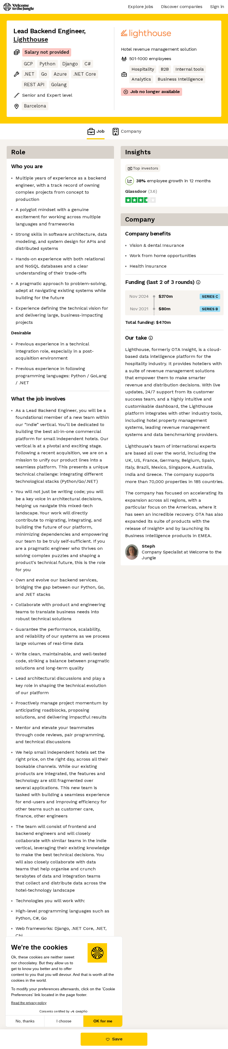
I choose (63, 1021)
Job (100, 131)
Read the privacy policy (28, 1003)
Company (131, 131)
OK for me (102, 1021)
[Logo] (18, 7)
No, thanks (25, 1021)
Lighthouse (30, 39)
